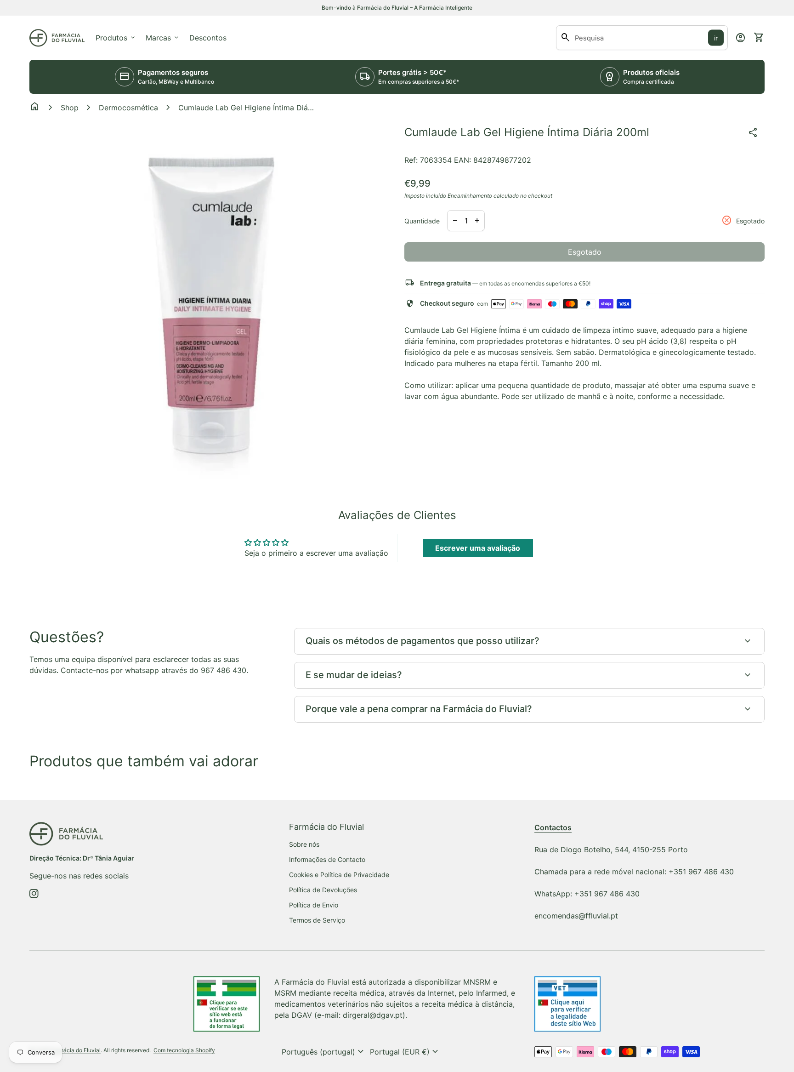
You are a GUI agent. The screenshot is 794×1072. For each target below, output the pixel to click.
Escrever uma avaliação (477, 548)
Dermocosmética (128, 107)
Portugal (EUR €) (405, 1051)
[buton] (324, 1051)
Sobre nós (304, 844)
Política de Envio (313, 905)
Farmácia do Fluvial (76, 1050)
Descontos (208, 37)
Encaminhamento (470, 195)
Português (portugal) (324, 1051)
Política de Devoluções (323, 890)
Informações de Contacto (327, 859)
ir (716, 38)
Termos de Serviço (317, 920)
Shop (70, 107)
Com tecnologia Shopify (184, 1050)
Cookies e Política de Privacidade (339, 874)
